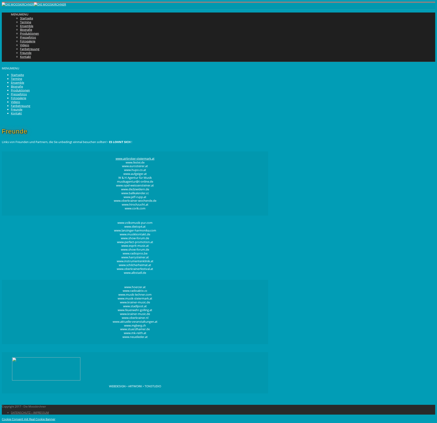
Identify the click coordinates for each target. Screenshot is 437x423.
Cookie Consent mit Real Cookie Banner (28, 419)
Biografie (26, 30)
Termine (25, 22)
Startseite (26, 18)
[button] (19, 14)
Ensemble (26, 26)
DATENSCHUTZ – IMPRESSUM (30, 413)
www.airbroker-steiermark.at (135, 158)
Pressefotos (28, 37)
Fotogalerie (27, 41)
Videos (24, 45)
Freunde (25, 53)
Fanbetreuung (29, 49)
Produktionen (29, 33)
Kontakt (25, 57)
